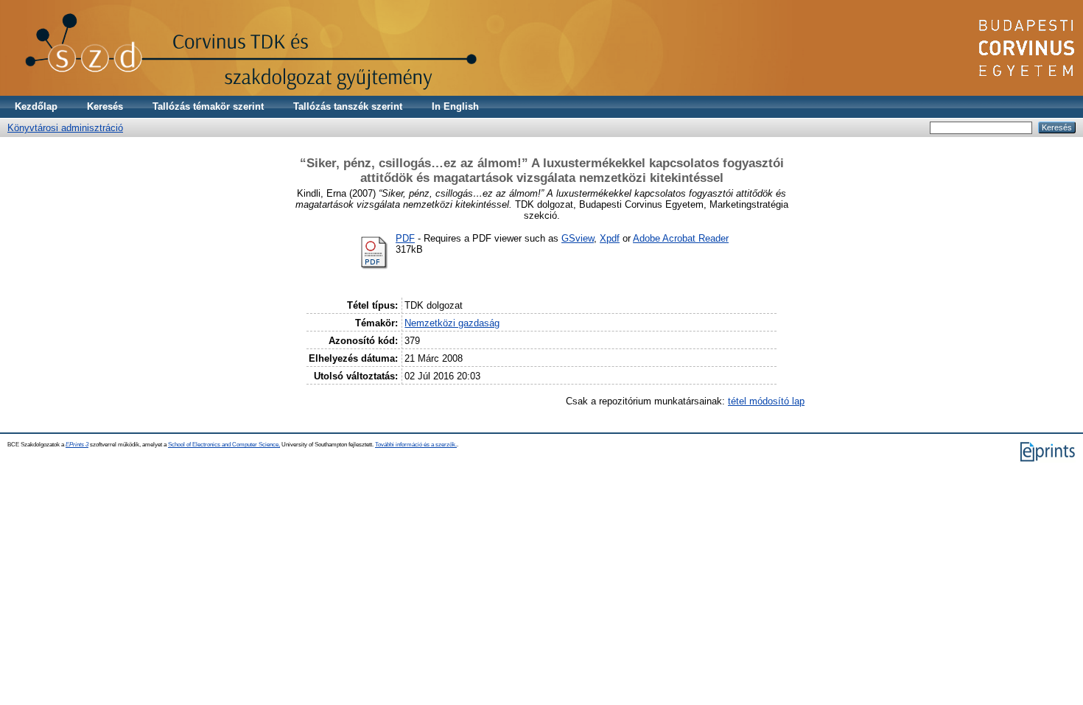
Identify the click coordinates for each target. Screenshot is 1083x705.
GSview (577, 238)
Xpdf (610, 238)
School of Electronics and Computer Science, (224, 444)
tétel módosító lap (766, 401)
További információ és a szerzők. (416, 444)
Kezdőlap (36, 106)
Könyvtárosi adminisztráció (65, 127)
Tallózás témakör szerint (208, 106)
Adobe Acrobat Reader (681, 238)
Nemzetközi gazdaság (452, 323)
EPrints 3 (77, 444)
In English (455, 106)
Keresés (105, 106)
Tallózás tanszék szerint (347, 106)
